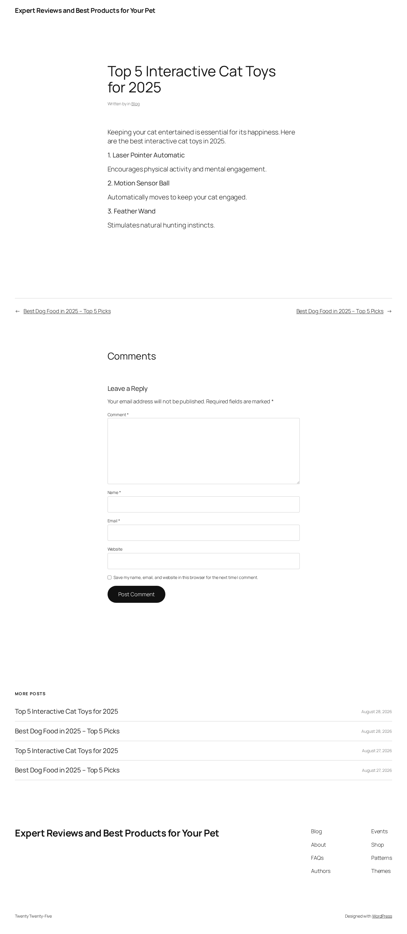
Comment (118, 414)
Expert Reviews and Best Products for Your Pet (85, 10)
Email (114, 520)
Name (114, 492)
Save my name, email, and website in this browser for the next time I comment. (186, 577)
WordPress (382, 916)
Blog (135, 103)
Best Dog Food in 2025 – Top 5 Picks (67, 311)
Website (115, 549)
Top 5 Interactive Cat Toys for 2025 (66, 711)
